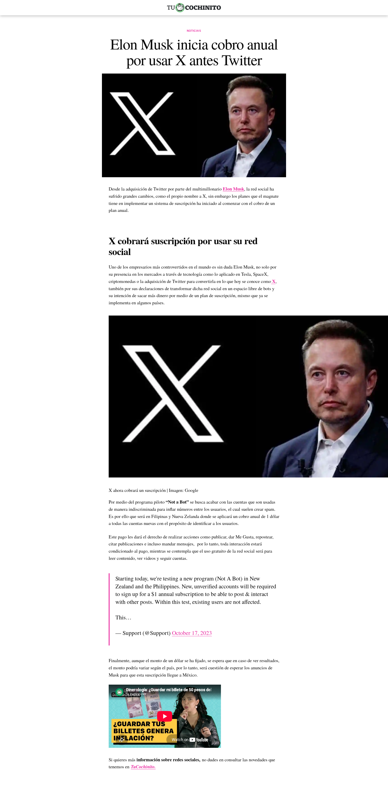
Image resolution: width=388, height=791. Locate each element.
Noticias (194, 30)
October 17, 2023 (192, 632)
